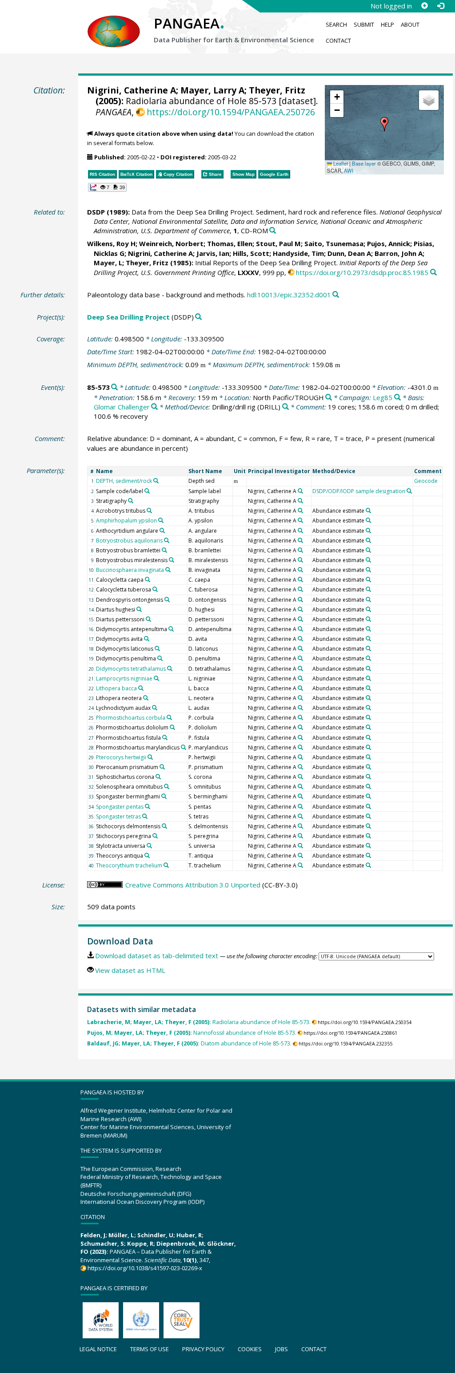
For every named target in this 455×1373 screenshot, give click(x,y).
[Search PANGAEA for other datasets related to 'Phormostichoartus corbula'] (169, 717)
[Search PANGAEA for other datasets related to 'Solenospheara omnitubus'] (166, 786)
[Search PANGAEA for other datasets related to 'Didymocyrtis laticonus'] (157, 648)
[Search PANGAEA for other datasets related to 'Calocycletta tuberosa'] (155, 589)
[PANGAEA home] (114, 22)
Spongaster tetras (118, 816)
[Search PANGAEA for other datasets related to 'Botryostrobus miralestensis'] (171, 560)
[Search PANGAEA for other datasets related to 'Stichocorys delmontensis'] (164, 826)
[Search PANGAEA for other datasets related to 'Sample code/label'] (147, 491)
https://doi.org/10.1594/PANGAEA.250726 (231, 112)
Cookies (250, 1349)
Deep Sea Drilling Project (128, 316)
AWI (348, 170)
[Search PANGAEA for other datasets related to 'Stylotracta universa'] (149, 845)
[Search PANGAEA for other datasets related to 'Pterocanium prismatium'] (162, 767)
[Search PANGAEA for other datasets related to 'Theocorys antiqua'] (147, 855)
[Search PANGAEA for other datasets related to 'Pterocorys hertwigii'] (150, 757)
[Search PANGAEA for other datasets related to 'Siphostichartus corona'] (158, 776)
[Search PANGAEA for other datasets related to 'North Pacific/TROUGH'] (328, 397)
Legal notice (98, 1349)
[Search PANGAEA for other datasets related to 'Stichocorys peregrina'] (155, 835)
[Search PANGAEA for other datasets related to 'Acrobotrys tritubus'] (149, 510)
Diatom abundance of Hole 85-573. (189, 1043)
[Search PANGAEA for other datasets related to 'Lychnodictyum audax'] (154, 707)
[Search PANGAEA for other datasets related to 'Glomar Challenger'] (154, 407)
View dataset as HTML (130, 970)
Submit (364, 24)
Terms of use (149, 1349)
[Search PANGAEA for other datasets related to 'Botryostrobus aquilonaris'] (166, 540)
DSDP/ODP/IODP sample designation (358, 491)
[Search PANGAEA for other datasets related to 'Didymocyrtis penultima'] (160, 658)
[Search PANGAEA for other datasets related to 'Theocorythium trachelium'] (166, 865)
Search (336, 24)
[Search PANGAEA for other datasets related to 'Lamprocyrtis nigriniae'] (156, 678)
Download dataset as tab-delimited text (156, 955)
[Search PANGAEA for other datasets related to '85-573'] (114, 387)
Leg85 (382, 397)
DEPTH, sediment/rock (124, 481)
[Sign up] (424, 5)
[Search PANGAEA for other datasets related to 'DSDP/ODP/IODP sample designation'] (409, 491)
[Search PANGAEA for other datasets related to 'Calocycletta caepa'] (147, 579)
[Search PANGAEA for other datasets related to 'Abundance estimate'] (368, 510)
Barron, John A (399, 253)
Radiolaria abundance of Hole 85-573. (199, 1022)
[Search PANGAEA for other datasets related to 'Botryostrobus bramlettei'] (164, 550)
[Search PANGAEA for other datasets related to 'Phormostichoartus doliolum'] (172, 727)
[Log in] (440, 5)
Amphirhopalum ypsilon (126, 520)
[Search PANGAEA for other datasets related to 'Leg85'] (397, 397)
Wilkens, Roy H (111, 243)
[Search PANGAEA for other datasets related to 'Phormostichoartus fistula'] (165, 737)
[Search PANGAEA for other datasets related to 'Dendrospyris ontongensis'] (167, 599)
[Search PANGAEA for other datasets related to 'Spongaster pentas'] (147, 806)
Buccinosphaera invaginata (130, 570)
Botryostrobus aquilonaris (129, 540)
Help (387, 24)
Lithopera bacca (116, 688)
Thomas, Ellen (229, 243)
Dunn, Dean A (349, 253)
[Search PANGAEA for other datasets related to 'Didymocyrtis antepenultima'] (171, 629)
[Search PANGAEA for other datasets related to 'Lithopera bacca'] (141, 688)
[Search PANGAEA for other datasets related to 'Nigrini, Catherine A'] (300, 491)
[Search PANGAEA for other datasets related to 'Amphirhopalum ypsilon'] (161, 520)
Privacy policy (203, 1349)
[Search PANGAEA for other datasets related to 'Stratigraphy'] (130, 500)
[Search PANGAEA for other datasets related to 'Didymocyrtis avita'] (146, 638)
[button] (384, 124)
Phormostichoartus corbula (130, 717)
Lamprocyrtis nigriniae (124, 678)
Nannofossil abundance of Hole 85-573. (191, 1033)
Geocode (426, 481)
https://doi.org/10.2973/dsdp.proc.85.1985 (362, 272)
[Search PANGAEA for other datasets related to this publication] (272, 230)
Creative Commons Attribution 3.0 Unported (192, 884)
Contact (338, 40)
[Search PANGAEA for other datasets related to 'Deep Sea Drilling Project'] (198, 317)
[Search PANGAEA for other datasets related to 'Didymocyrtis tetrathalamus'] (169, 668)
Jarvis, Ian (212, 253)
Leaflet (340, 163)
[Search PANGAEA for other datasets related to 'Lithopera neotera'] (145, 698)
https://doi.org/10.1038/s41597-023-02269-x (145, 1268)
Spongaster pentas (120, 806)
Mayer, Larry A (212, 90)
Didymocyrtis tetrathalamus (131, 668)
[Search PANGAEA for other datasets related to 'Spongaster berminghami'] (164, 796)
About (410, 24)
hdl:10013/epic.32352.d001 (289, 294)
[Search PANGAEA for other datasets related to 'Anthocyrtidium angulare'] (162, 530)
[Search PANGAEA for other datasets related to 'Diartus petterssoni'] (148, 619)
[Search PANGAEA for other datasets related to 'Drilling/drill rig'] (285, 407)
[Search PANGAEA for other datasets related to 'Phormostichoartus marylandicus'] (183, 747)
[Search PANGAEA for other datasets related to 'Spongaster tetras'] (145, 816)
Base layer (364, 163)
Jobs (281, 1349)
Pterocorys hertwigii (121, 757)
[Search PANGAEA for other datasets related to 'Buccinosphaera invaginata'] (168, 569)
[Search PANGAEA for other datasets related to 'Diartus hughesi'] (139, 609)
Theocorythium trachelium (129, 865)
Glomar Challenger (122, 406)
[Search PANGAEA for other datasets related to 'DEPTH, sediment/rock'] (156, 480)
